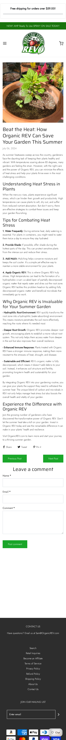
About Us (33, 684)
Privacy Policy (33, 668)
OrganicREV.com (16, 436)
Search (33, 648)
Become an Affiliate (33, 658)
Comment (9, 508)
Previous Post (14, 458)
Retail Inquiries (33, 653)
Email (7, 491)
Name (7, 475)
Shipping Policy (33, 679)
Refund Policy (33, 674)
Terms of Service (33, 663)
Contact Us (33, 689)
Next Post (53, 458)
